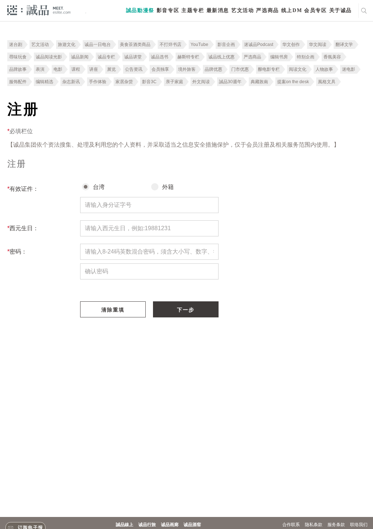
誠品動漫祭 (140, 10)
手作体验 (97, 81)
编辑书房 (279, 56)
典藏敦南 (259, 81)
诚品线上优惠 (221, 56)
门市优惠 (240, 69)
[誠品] (39, 9)
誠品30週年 (230, 81)
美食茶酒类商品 (135, 44)
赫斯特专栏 (188, 56)
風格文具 (326, 81)
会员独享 (160, 69)
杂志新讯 (71, 81)
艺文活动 (242, 10)
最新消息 (218, 10)
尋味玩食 (18, 56)
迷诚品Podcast (258, 44)
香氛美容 (332, 56)
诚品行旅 (147, 524)
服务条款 (336, 524)
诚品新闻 (80, 56)
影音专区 (168, 10)
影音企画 (226, 44)
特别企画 (305, 56)
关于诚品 (340, 10)
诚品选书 (159, 56)
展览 (111, 69)
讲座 (93, 69)
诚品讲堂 (133, 56)
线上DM (291, 10)
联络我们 (359, 524)
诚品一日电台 (98, 44)
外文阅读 (201, 81)
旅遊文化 (66, 44)
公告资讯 (133, 69)
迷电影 (348, 69)
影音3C (149, 81)
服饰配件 (18, 81)
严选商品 (267, 10)
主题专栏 (192, 10)
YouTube (199, 44)
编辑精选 (44, 81)
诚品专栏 (106, 56)
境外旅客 (187, 69)
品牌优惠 (213, 69)
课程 (75, 69)
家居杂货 (124, 81)
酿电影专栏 (269, 69)
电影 (58, 69)
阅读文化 (297, 69)
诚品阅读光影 (49, 56)
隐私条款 (313, 524)
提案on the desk (293, 81)
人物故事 (324, 69)
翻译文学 (344, 44)
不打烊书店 (170, 44)
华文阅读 (317, 44)
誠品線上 (124, 524)
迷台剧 (15, 44)
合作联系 (291, 524)
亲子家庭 (174, 81)
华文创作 (291, 44)
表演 (40, 69)
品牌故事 (18, 69)
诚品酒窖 (192, 524)
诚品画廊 (169, 524)
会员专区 (315, 10)
